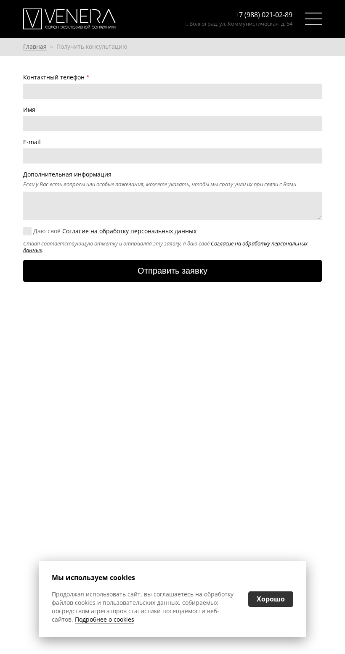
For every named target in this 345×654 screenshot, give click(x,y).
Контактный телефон (56, 77)
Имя (29, 109)
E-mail (32, 142)
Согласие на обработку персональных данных (129, 231)
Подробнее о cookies (104, 619)
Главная (35, 46)
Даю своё (114, 231)
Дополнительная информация (67, 174)
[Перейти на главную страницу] (84, 18)
